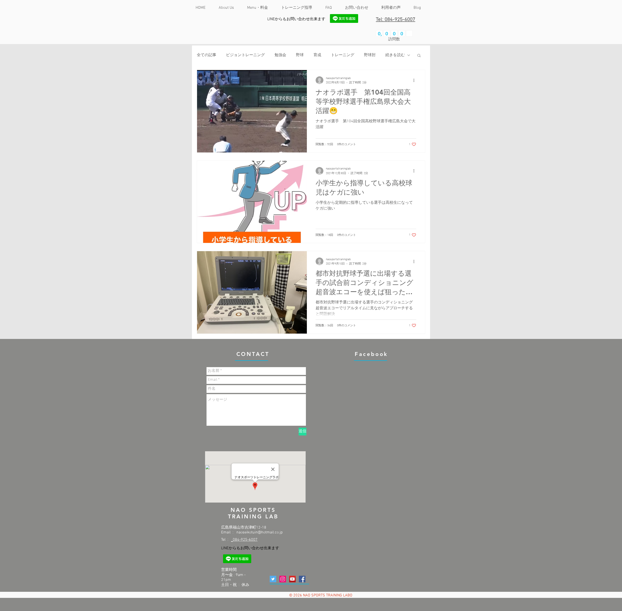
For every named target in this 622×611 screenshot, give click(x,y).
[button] (419, 56)
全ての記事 (206, 55)
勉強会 (280, 55)
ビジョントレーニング (245, 55)
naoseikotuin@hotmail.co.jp (259, 532)
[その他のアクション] (415, 80)
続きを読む (395, 55)
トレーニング (342, 55)
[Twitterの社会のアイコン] (273, 579)
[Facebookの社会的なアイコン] (302, 579)
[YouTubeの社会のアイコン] (292, 579)
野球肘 (370, 55)
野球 (300, 55)
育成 (317, 55)
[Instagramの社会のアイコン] (282, 579)
